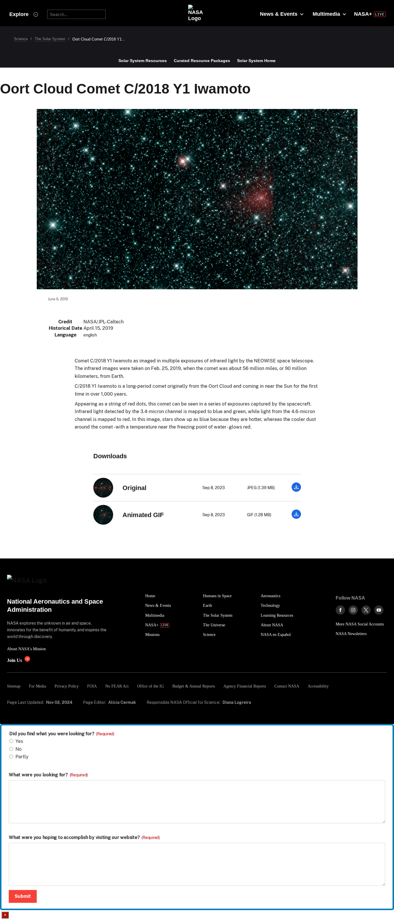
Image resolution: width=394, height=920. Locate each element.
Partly (22, 756)
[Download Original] (296, 490)
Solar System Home (256, 60)
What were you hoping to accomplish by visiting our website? (84, 837)
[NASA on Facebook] (340, 610)
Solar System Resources (142, 60)
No (18, 749)
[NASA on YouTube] (379, 610)
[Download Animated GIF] (296, 517)
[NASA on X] (366, 610)
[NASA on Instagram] (353, 610)
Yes (19, 741)
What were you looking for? (48, 775)
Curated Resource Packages (202, 60)
